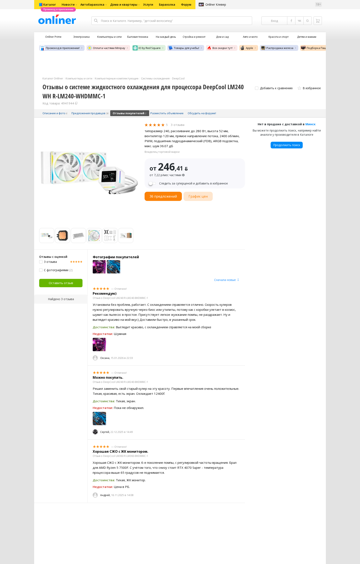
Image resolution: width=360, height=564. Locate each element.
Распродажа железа (279, 48)
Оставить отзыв (61, 283)
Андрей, (105, 495)
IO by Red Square (150, 48)
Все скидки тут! (222, 48)
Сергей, (105, 432)
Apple (249, 48)
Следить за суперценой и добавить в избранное (193, 183)
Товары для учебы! (186, 48)
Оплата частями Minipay (109, 48)
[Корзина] (318, 20)
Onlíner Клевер (215, 4)
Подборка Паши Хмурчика (324, 48)
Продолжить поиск (286, 145)
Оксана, (105, 358)
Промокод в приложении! (63, 48)
